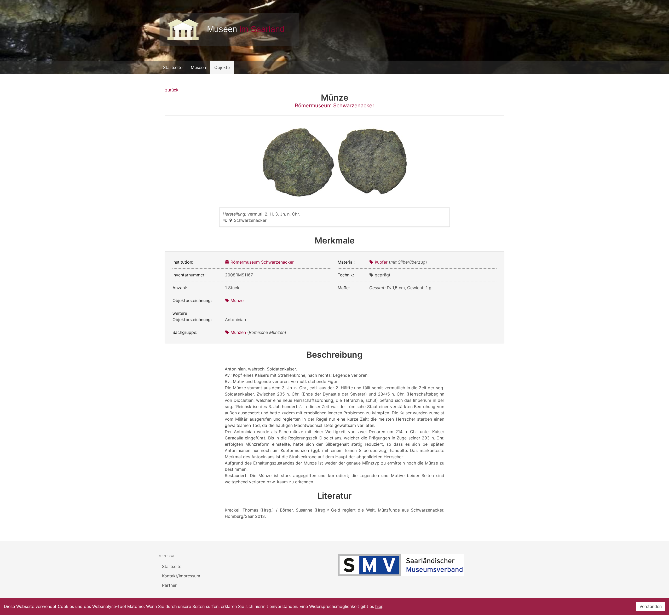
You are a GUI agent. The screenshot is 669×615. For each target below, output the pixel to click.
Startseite (172, 67)
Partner (169, 585)
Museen (198, 67)
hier (378, 606)
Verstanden (650, 606)
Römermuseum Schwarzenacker (334, 105)
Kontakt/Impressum (181, 575)
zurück (171, 89)
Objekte (222, 67)
